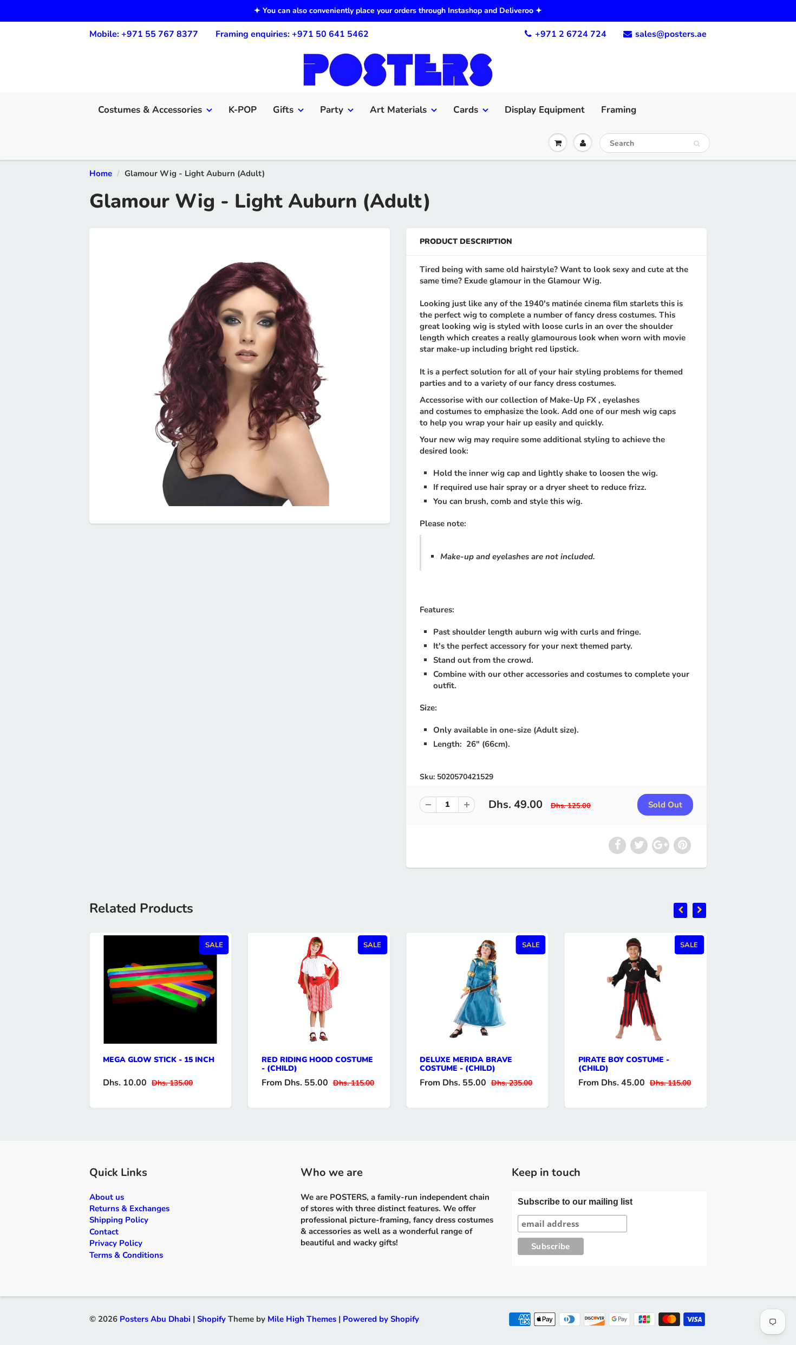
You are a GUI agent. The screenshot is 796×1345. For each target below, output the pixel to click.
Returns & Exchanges (129, 1208)
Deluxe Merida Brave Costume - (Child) (466, 1064)
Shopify (211, 1319)
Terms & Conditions (126, 1255)
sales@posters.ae (671, 34)
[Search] (696, 143)
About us (106, 1197)
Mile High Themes (301, 1319)
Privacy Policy (115, 1243)
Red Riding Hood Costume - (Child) (317, 1064)
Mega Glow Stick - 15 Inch (158, 1060)
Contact (104, 1231)
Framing (618, 110)
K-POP (243, 110)
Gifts (283, 110)
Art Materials (398, 110)
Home (100, 173)
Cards (465, 110)
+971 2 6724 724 (570, 34)
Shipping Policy (118, 1219)
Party (331, 110)
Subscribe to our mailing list (575, 1201)
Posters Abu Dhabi (155, 1319)
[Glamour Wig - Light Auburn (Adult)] (239, 374)
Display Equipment (545, 110)
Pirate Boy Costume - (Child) (623, 1064)
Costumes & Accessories (150, 110)
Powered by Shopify (381, 1319)
